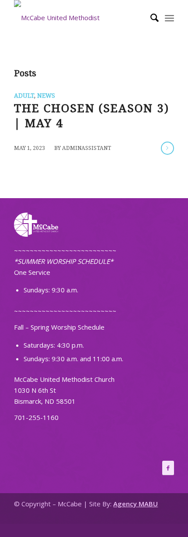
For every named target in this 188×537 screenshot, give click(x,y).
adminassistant (86, 148)
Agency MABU (135, 503)
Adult (24, 95)
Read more (167, 148)
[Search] (150, 17)
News (46, 95)
